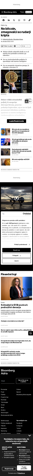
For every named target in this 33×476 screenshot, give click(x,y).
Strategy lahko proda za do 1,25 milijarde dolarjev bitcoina (22, 141)
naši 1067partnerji (12, 223)
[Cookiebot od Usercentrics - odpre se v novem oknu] (23, 214)
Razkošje (3, 399)
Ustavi (18, 46)
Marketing (4, 431)
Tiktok (18, 433)
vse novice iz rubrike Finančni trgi (10, 363)
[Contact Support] (30, 333)
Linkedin (19, 431)
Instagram (19, 426)
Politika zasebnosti (6, 423)
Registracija (9, 469)
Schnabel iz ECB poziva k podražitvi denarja (14, 306)
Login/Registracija (16, 121)
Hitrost (23, 46)
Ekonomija (4, 389)
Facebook (19, 423)
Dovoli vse (16, 250)
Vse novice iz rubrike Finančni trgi (10, 169)
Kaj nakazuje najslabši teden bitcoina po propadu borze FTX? (21, 151)
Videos (18, 389)
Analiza (3, 410)
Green (3, 405)
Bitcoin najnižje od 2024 (20, 159)
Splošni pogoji (5, 420)
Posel (2, 392)
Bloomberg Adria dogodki (23, 394)
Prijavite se (21, 473)
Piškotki (3, 426)
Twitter (18, 428)
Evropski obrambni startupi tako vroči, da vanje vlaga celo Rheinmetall (16, 341)
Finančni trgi (8, 274)
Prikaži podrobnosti (20, 244)
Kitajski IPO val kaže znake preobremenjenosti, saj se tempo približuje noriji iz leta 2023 (13, 353)
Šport (2, 407)
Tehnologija (4, 402)
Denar (3, 302)
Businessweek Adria (7, 415)
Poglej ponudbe (24, 468)
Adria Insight (4, 412)
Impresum (4, 428)
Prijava (22, 12)
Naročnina (28, 12)
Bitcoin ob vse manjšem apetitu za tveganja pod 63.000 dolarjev (20, 131)
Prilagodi (15, 255)
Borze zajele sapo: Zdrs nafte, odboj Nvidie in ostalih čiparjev (16, 331)
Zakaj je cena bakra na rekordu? (12, 321)
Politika (3, 394)
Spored (18, 392)
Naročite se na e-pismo (23, 381)
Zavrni (16, 261)
